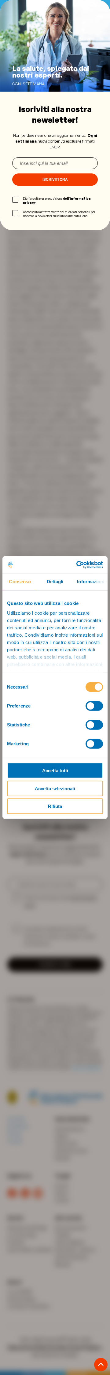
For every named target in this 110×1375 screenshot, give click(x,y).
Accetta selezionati (55, 788)
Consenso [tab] (20, 581)
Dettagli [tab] (55, 581)
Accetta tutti (55, 770)
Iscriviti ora (55, 179)
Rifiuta (55, 806)
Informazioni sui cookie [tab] (92, 581)
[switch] (94, 706)
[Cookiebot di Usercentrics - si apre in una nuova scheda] (77, 565)
